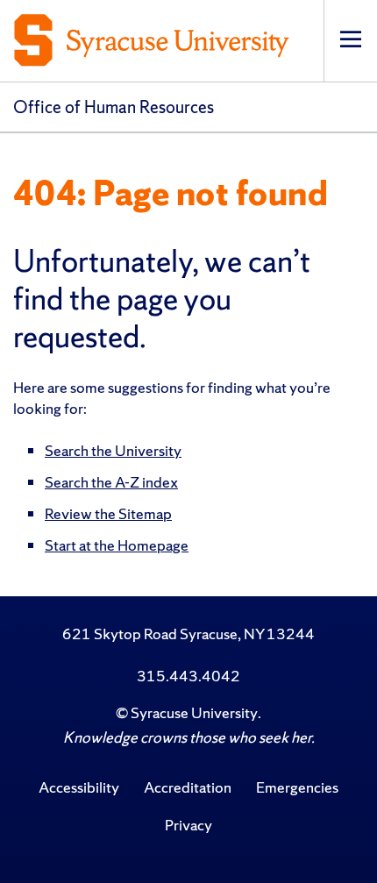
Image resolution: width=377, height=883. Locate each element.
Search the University (113, 450)
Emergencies (297, 787)
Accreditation (187, 787)
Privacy (188, 825)
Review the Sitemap (108, 513)
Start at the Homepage (116, 545)
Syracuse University (194, 712)
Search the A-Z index (111, 482)
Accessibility (79, 787)
